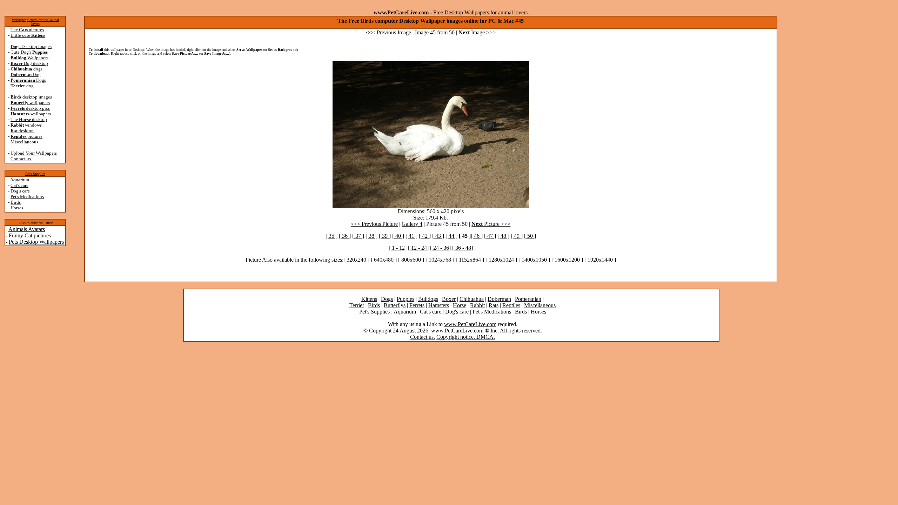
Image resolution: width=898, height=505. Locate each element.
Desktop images (31, 46)
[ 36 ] (345, 236)
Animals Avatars (26, 229)
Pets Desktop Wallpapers (36, 242)
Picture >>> (490, 224)
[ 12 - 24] (418, 248)
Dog (26, 74)
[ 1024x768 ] (439, 260)
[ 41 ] (411, 236)
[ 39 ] (385, 236)
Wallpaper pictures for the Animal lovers (35, 22)
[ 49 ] (517, 236)
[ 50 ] (530, 236)
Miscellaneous (24, 141)
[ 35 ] (331, 236)
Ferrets (416, 305)
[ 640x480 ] (384, 260)
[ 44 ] (451, 236)
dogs (26, 69)
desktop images (31, 97)
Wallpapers (29, 57)
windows (26, 125)
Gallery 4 (412, 224)
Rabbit (477, 305)
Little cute (28, 35)
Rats (493, 305)
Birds (16, 202)
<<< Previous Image (388, 32)
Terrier (356, 305)
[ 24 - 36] (440, 248)
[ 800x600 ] (411, 260)
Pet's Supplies (35, 174)
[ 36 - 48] (462, 248)
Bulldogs (428, 299)
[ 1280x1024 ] (501, 260)
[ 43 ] (438, 236)
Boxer (449, 299)
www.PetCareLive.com (470, 324)
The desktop (29, 119)
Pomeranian (528, 299)
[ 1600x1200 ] (567, 260)
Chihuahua (472, 299)
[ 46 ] (477, 236)
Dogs (28, 80)
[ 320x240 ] (356, 260)
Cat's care (19, 185)
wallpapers (30, 102)
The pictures (27, 29)
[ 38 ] (371, 236)
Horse (459, 305)
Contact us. (21, 158)
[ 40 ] (398, 236)
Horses (17, 207)
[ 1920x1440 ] (600, 260)
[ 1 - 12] (398, 248)
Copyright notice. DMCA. (465, 337)
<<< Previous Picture (374, 224)
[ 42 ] (425, 236)
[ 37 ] (358, 236)
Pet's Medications (27, 196)
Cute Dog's (29, 52)
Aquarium (19, 179)
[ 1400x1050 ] (534, 260)
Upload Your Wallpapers (34, 153)
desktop (22, 130)
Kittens (369, 299)
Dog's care (20, 191)
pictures (26, 136)
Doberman (499, 299)
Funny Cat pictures (30, 235)
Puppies (405, 299)
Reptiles (511, 305)
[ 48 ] (503, 236)
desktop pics (30, 108)
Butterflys (395, 305)
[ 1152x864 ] (470, 260)
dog (22, 85)
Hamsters (438, 305)
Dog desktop (29, 63)
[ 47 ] (490, 236)
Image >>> (477, 32)
